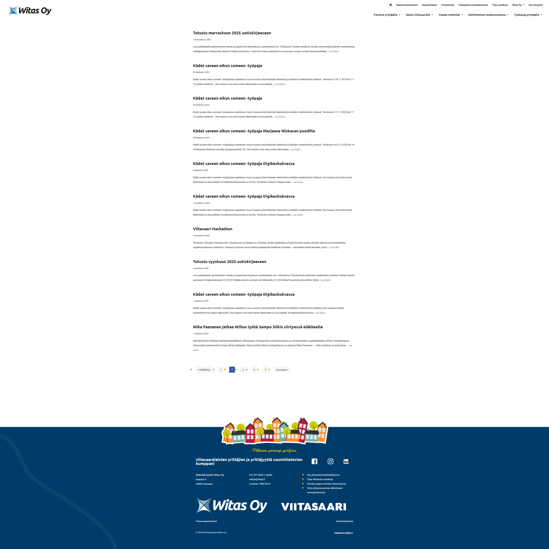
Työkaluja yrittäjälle (526, 14)
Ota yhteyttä (536, 4)
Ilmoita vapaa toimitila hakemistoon (326, 483)
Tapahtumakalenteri (407, 4)
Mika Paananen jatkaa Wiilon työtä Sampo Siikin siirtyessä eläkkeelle (258, 326)
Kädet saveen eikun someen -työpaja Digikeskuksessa (244, 163)
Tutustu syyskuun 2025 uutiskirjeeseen (229, 261)
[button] (518, 4)
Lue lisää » (334, 51)
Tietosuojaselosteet (206, 521)
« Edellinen (204, 369)
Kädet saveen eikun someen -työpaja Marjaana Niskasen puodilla (254, 130)
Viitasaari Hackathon (212, 228)
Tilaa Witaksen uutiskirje (320, 479)
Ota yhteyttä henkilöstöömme (323, 474)
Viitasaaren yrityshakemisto (473, 4)
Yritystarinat (447, 4)
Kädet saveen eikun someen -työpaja (227, 65)
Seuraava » (282, 369)
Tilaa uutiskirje (500, 4)
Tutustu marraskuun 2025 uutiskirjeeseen (232, 32)
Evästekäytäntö (344, 521)
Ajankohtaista (429, 4)
